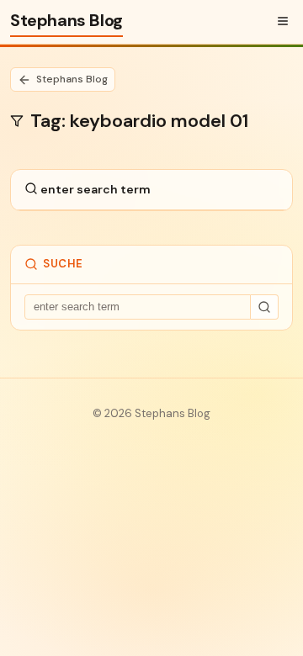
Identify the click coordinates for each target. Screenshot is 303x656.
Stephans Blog (66, 20)
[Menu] (283, 21)
